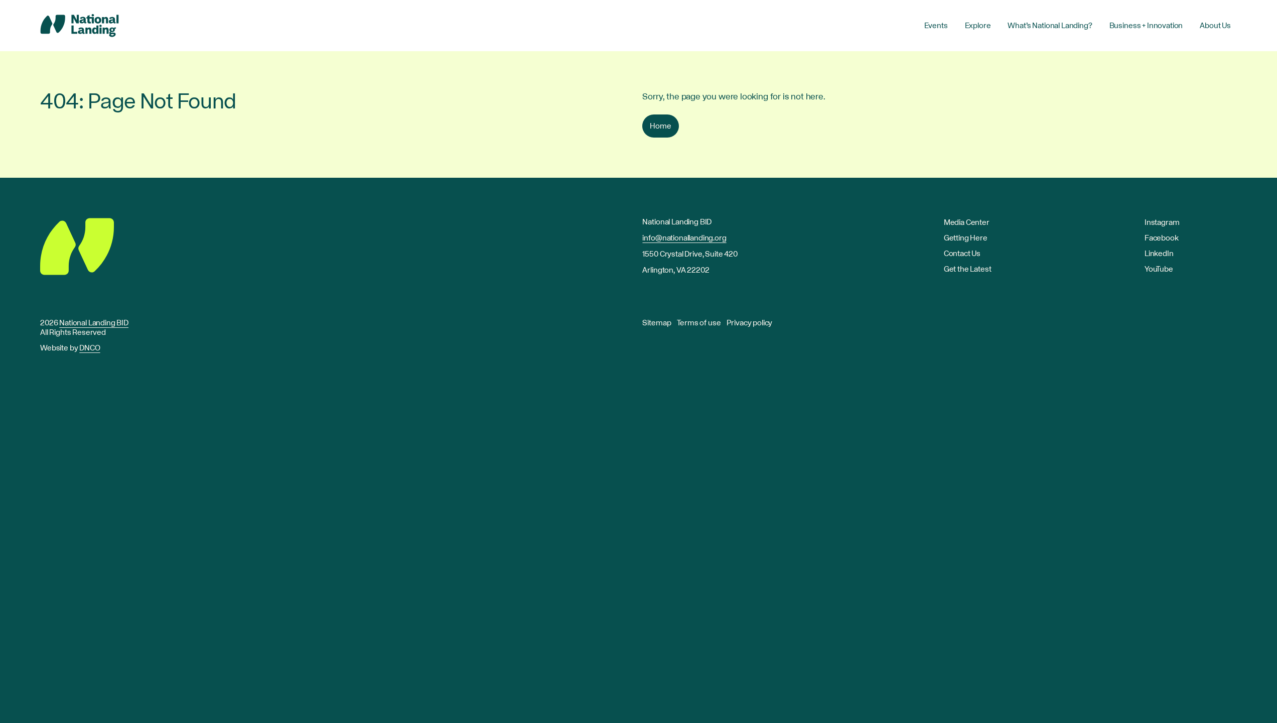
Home (660, 126)
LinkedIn (1159, 253)
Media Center (966, 222)
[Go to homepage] (79, 25)
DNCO (89, 347)
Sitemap (656, 322)
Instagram (1162, 222)
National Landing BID (93, 322)
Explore (978, 25)
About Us (1215, 25)
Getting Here (965, 238)
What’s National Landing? (1050, 25)
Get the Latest (967, 269)
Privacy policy (749, 322)
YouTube (1159, 269)
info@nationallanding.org (684, 238)
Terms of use (699, 322)
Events (936, 25)
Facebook (1162, 238)
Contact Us (962, 253)
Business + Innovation (1146, 25)
